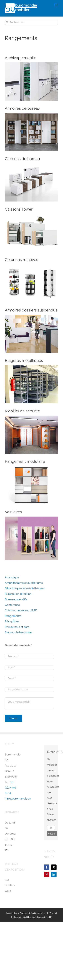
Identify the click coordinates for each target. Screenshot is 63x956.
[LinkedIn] (54, 874)
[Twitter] (54, 867)
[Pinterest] (46, 874)
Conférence (12, 604)
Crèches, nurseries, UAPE (21, 610)
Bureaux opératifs (16, 599)
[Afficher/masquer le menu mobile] (56, 5)
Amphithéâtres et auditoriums (24, 582)
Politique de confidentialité (40, 917)
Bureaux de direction (18, 593)
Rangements (13, 615)
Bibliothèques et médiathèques (25, 588)
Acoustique (12, 577)
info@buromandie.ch (18, 798)
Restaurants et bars (17, 626)
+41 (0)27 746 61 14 (10, 787)
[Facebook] (46, 867)
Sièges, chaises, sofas (18, 632)
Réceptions (12, 621)
